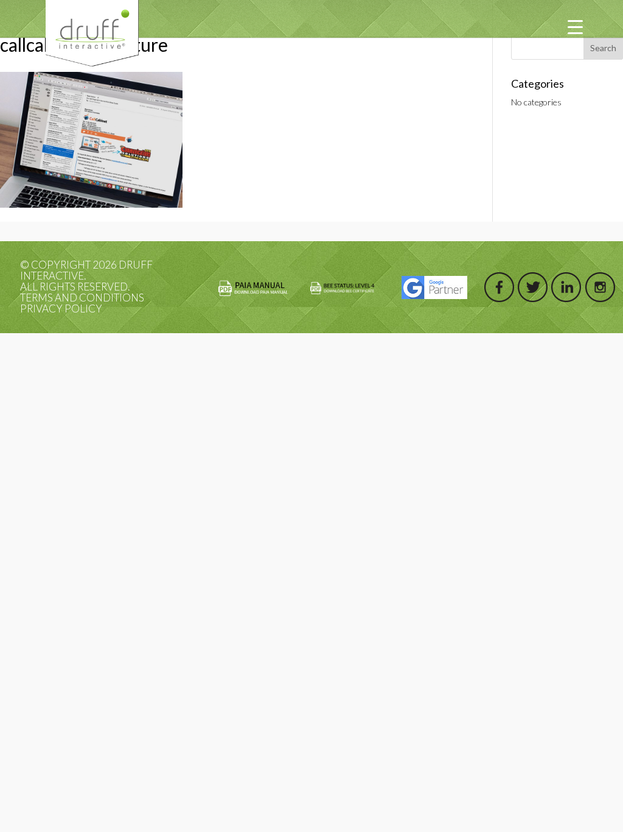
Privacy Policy (61, 308)
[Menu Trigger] (575, 26)
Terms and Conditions (82, 297)
